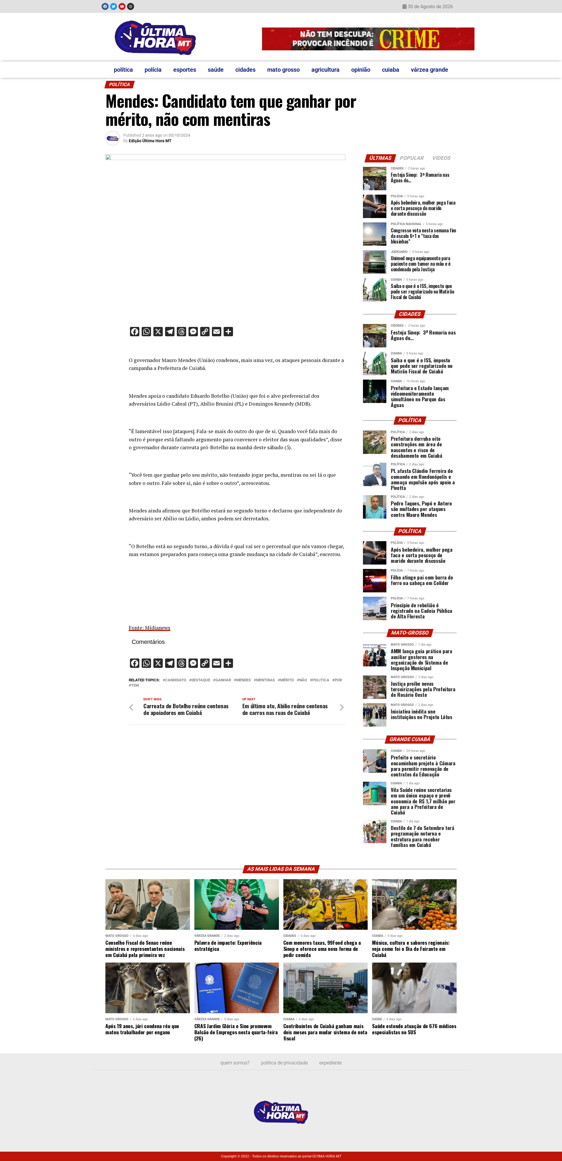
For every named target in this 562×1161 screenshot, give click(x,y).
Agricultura (325, 69)
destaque (200, 680)
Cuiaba (390, 69)
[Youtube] (122, 6)
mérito (287, 680)
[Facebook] (105, 6)
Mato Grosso (283, 69)
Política (123, 69)
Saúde (216, 69)
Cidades (245, 69)
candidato (175, 680)
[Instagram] (130, 6)
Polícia (153, 69)
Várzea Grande (429, 69)
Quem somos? (234, 1063)
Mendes (243, 680)
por (338, 680)
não (303, 680)
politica (320, 680)
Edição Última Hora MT (150, 140)
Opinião (360, 69)
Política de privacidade (284, 1063)
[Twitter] (113, 6)
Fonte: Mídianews (149, 627)
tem (135, 685)
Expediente (330, 1063)
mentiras (265, 680)
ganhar (223, 680)
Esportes (184, 69)
